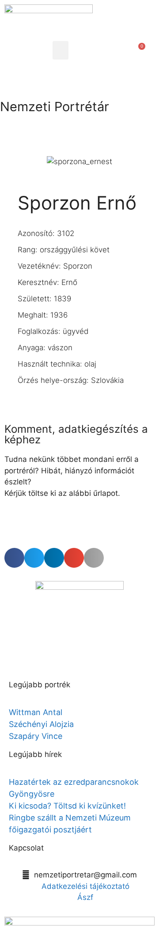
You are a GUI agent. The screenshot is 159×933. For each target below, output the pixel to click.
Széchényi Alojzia (41, 724)
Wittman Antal (36, 712)
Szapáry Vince (35, 736)
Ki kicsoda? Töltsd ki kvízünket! (67, 805)
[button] (60, 50)
